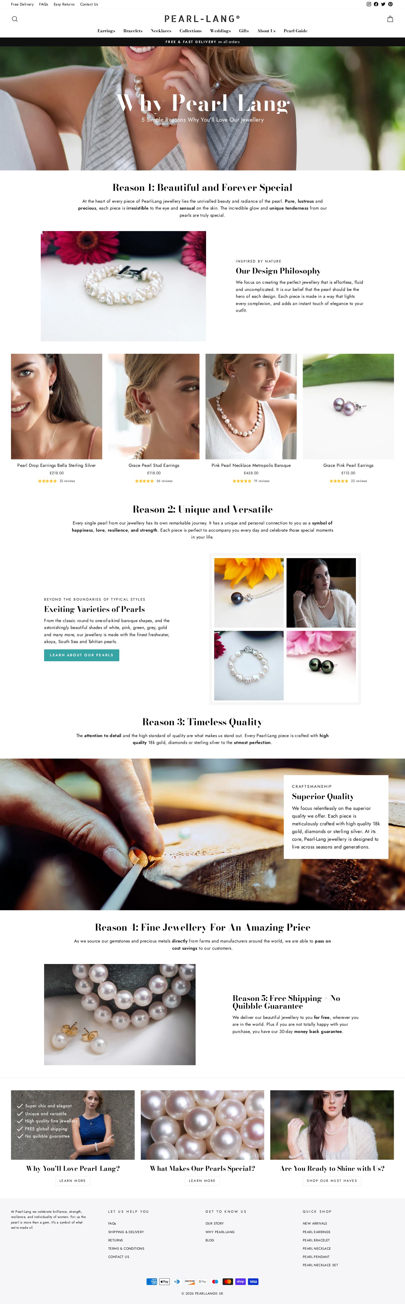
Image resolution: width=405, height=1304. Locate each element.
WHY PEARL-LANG (220, 1232)
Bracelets (132, 31)
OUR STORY (215, 1223)
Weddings (220, 31)
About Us (266, 31)
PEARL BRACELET (316, 1240)
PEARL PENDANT (316, 1256)
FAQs (43, 4)
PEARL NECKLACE (317, 1248)
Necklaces (161, 31)
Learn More (73, 1180)
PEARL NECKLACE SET (320, 1265)
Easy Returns (64, 4)
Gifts (244, 31)
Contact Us (89, 4)
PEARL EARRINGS (317, 1232)
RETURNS (115, 1240)
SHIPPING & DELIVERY (126, 1232)
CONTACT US (118, 1256)
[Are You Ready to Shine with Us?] (332, 1125)
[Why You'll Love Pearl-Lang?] (73, 1125)
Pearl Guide (295, 31)
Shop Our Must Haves (332, 1180)
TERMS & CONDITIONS (126, 1248)
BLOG (210, 1240)
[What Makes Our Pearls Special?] (202, 1125)
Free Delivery (22, 4)
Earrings (106, 31)
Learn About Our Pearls (82, 655)
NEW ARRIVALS (315, 1223)
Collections (191, 31)
